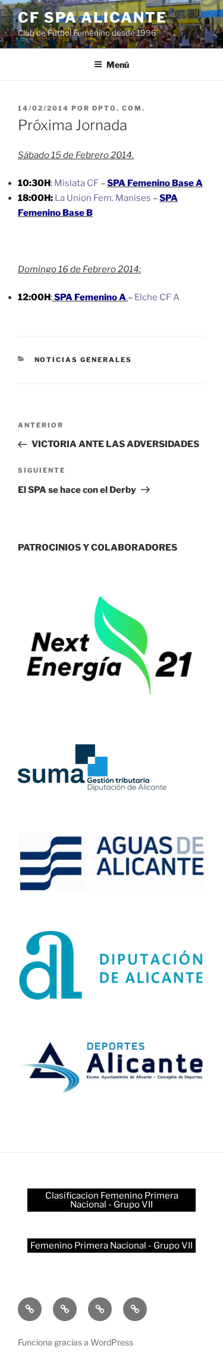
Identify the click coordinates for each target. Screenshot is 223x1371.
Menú (117, 64)
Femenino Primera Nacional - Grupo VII (111, 1245)
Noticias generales (83, 360)
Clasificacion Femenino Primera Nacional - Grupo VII (111, 1200)
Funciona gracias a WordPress (75, 1342)
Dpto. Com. (118, 108)
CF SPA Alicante (92, 17)
